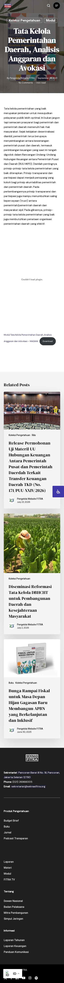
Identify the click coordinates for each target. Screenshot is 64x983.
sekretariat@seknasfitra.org (28, 786)
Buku (11, 682)
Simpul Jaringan (13, 919)
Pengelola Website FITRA (22, 78)
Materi (8, 868)
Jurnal (7, 833)
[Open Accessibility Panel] (58, 491)
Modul (50, 20)
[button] (56, 5)
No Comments (26, 82)
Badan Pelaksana (14, 907)
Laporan (9, 862)
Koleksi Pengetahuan (24, 20)
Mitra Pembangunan (16, 913)
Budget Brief (11, 821)
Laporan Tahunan (14, 940)
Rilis (34, 435)
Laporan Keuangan (15, 946)
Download (48, 341)
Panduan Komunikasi (16, 952)
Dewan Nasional (13, 901)
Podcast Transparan (16, 838)
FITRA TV (9, 880)
